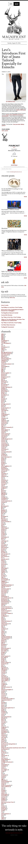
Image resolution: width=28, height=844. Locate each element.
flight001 (3, 493)
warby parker (4, 794)
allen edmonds (5, 355)
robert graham (4, 678)
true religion (4, 769)
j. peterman (4, 541)
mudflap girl (4, 616)
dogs (2, 464)
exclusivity (4, 480)
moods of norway (5, 610)
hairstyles (3, 519)
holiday (3, 533)
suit (2, 724)
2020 (2, 338)
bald (2, 370)
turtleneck (4, 775)
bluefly (3, 393)
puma (2, 666)
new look (3, 625)
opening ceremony (5, 636)
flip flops (3, 494)
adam (2, 348)
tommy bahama (5, 759)
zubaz (2, 819)
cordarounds (4, 445)
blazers (3, 392)
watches (3, 797)
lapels (2, 566)
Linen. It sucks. (5, 305)
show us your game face (7, 707)
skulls (2, 710)
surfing (3, 728)
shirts (2, 703)
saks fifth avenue (5, 687)
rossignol (3, 684)
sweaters (3, 729)
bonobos (3, 398)
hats (2, 523)
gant (2, 504)
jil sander (3, 552)
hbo (2, 525)
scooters (3, 694)
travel (2, 767)
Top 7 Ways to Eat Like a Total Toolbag (11, 317)
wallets (3, 793)
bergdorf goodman (6, 387)
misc (2, 605)
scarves (3, 693)
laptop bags (4, 568)
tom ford (3, 758)
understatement (5, 781)
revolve (3, 675)
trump (2, 771)
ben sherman (4, 384)
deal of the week (5, 457)
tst (2, 772)
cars (2, 417)
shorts (2, 706)
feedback (3, 488)
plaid (2, 654)
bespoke (3, 388)
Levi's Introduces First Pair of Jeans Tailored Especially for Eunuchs (14, 58)
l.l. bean (3, 561)
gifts (2, 507)
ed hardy (3, 471)
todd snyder (4, 755)
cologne (3, 437)
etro (2, 477)
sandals (3, 691)
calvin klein (4, 410)
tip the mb (3, 753)
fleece (2, 492)
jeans (6, 130)
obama (2, 632)
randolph (3, 670)
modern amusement (6, 608)
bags (2, 369)
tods (2, 756)
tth (2, 773)
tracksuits (3, 766)
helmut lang (4, 528)
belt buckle (4, 382)
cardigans (3, 415)
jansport (3, 548)
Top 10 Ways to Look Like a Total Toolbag (11, 307)
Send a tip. (12, 297)
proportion (4, 663)
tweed (2, 777)
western (3, 800)
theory (3, 746)
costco (3, 450)
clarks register (4, 429)
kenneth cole (4, 559)
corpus (3, 448)
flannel (3, 490)
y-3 (2, 812)
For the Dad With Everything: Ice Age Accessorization (12, 189)
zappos (3, 817)
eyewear (3, 481)
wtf (2, 811)
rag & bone (4, 667)
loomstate (3, 578)
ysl (2, 816)
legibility (3, 572)
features (3, 486)
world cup (3, 808)
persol (2, 653)
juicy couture (4, 556)
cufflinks (3, 454)
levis (3, 130)
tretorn (3, 768)
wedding (3, 799)
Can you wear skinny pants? (13, 125)
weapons (3, 798)
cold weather (4, 435)
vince (2, 789)
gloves (2, 512)
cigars (2, 426)
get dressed (4, 506)
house (2, 535)
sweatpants (4, 731)
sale (2, 688)
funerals (3, 502)
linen (2, 574)
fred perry (3, 499)
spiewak (3, 718)
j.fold (2, 543)
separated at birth (5, 700)
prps (2, 665)
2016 (2, 336)
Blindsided (4, 228)
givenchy (3, 511)
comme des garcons (6, 439)
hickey (2, 532)
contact (3, 440)
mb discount (4, 599)
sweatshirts (4, 732)
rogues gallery (4, 680)
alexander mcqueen (6, 353)
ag (1, 351)
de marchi (3, 455)
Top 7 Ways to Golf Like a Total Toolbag (11, 322)
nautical (3, 622)
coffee (3, 432)
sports (2, 719)
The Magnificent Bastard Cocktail (9, 313)
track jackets (4, 764)
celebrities (3, 420)
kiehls (2, 560)
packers (3, 640)
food (2, 495)
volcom (3, 791)
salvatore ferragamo (6, 689)
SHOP (16, 4)
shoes (2, 705)
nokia (2, 627)
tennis (2, 741)
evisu (2, 479)
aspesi (2, 367)
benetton (3, 386)
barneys (3, 375)
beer (2, 379)
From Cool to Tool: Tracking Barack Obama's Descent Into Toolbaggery (12, 310)
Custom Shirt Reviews (6, 315)
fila (2, 489)
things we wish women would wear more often (13, 747)
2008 (2, 334)
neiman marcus (5, 623)
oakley (2, 631)
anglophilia (4, 360)
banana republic (5, 373)
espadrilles (4, 473)
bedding (3, 378)
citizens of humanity (6, 427)
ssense (3, 720)
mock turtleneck (5, 607)
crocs (2, 453)
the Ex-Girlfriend (21, 110)
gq (1, 515)
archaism (3, 361)
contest (3, 441)
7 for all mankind (5, 343)
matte (2, 594)
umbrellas (3, 780)
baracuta (3, 374)
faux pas (3, 484)
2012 (2, 335)
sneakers (3, 713)
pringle (3, 660)
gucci (2, 517)
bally (2, 371)
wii (2, 804)
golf (2, 513)
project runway (5, 662)
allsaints (3, 356)
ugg (2, 778)
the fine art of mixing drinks (8, 744)
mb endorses (4, 600)
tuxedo (3, 776)
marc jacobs (4, 590)
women (3, 806)
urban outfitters (5, 786)
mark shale (4, 592)
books (2, 400)
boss (2, 402)
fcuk (2, 485)
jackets (3, 546)
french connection (6, 501)
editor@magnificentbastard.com (16, 171)
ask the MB (4, 366)
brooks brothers (5, 408)
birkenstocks (4, 391)
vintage (3, 790)
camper (3, 413)
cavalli (2, 419)
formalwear (4, 498)
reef (2, 674)
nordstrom (4, 629)
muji (2, 617)
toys (2, 763)
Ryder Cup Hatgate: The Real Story (11, 271)
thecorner (3, 745)
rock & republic (5, 679)
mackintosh (4, 582)
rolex (2, 682)
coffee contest (5, 433)
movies (3, 614)
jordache (3, 555)
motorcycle (4, 612)
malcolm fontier (5, 586)
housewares (4, 537)
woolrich (3, 807)
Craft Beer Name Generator (8, 325)
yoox (2, 815)
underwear (4, 782)
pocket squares (5, 656)
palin (2, 643)
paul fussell (4, 649)
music (2, 618)
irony (2, 539)
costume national (5, 451)
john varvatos (4, 554)
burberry (3, 409)
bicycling (3, 389)
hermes (3, 530)
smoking (3, 711)
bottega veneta (5, 404)
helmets (3, 526)
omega (2, 635)
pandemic (3, 644)
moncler (3, 609)
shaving (3, 702)
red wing (3, 672)
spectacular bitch (5, 716)
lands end (3, 564)
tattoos (3, 740)
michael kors (4, 603)
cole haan (3, 436)
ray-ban (3, 671)
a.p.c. (2, 345)
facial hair (3, 482)
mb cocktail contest (6, 598)
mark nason (4, 591)
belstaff (3, 380)
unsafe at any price (6, 785)
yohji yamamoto (5, 813)
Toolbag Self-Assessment (7, 327)
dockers (3, 463)
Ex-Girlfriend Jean (10, 101)
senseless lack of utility (7, 698)
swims (2, 733)
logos (2, 577)
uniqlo (2, 784)
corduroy (3, 446)
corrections (4, 449)
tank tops (3, 737)
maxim (2, 595)
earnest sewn (4, 470)
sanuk (2, 692)
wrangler (3, 809)
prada (2, 658)
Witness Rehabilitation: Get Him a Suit (12, 251)
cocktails (3, 431)
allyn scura (4, 357)
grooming (3, 516)
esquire (3, 475)
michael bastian (5, 601)
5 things (3, 342)
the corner (3, 742)
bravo (2, 406)
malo (2, 587)
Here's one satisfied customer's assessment (12, 115)
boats (2, 396)
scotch (3, 696)
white (2, 803)
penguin (3, 652)
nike (2, 626)
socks (2, 714)
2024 (2, 339)
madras (3, 583)
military (3, 604)
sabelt (2, 685)
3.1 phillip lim (4, 340)
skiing (2, 709)
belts (2, 383)
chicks (2, 424)
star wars (3, 722)
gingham (3, 510)
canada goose (4, 414)
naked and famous (6, 621)
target (2, 738)
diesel (2, 460)
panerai (3, 645)
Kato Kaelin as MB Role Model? (10, 210)
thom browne (4, 749)
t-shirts (3, 736)
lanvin (2, 565)
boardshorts (4, 395)
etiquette (3, 476)
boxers (3, 405)
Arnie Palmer (14, 165)
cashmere (3, 418)
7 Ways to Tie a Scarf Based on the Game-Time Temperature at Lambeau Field (13, 320)
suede (2, 723)
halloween (3, 520)
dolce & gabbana (5, 466)
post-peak (3, 657)
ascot (2, 365)
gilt (2, 508)
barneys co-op (4, 376)
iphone (3, 538)
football (3, 497)
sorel (2, 715)
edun (2, 472)
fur (2, 503)
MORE (25, 196)
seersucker (4, 697)
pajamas (3, 641)
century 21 (4, 423)
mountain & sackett (6, 613)
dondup (3, 467)
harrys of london (5, 521)
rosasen (3, 683)
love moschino (4, 579)
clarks (2, 428)
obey (2, 634)
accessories (4, 347)
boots (2, 401)
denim (2, 458)
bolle (2, 397)
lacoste (3, 563)
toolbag (3, 760)
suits (2, 725)
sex (2, 701)
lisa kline (3, 576)
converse (3, 442)
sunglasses (4, 727)
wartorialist (4, 795)
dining (2, 462)
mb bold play (4, 596)
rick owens (3, 676)
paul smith (3, 650)
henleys (3, 529)
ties (2, 750)
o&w (2, 630)
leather (3, 570)
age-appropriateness (6, 352)
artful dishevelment (6, 364)
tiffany (3, 751)
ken (2, 557)
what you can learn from (7, 802)
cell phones (4, 422)
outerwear (3, 639)
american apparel (5, 358)
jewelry (3, 551)
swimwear (3, 735)
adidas (2, 349)
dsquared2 (4, 468)
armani (3, 362)
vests (2, 788)
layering (3, 569)
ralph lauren (4, 669)
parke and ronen (5, 648)
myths (2, 619)
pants (2, 647)
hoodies (3, 534)
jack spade (3, 545)
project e (3, 661)
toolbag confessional (6, 762)
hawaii (2, 524)
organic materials (5, 638)
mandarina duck (5, 588)
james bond (4, 547)
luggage (3, 581)
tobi (2, 754)
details (3, 459)
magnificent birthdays (6, 585)
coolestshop (4, 444)
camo (2, 411)
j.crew (2, 542)
